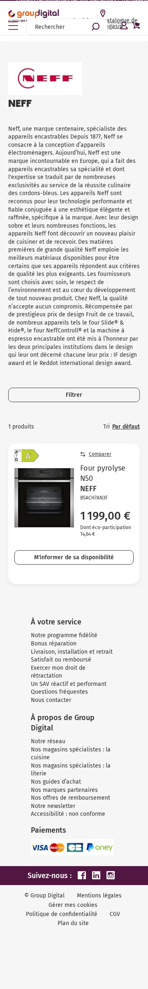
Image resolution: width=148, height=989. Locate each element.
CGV (115, 914)
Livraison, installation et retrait (72, 651)
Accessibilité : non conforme (68, 813)
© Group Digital (44, 895)
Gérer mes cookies (73, 905)
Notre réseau (48, 741)
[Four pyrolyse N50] (44, 498)
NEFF (88, 488)
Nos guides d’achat (56, 781)
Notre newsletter (53, 806)
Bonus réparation (53, 643)
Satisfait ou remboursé (61, 659)
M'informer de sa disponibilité (74, 557)
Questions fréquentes (59, 691)
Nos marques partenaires (64, 790)
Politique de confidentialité (61, 914)
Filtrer (74, 394)
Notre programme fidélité (64, 635)
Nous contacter (51, 700)
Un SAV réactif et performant (68, 684)
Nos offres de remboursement (70, 797)
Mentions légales (99, 895)
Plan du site (73, 923)
